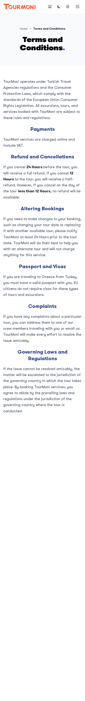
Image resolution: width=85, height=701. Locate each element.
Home (23, 28)
